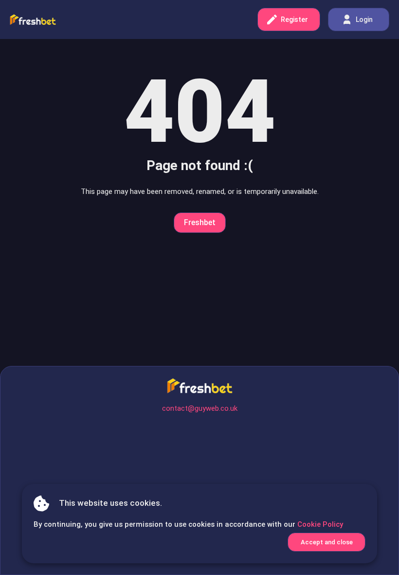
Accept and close (327, 542)
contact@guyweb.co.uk (199, 408)
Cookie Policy (320, 524)
